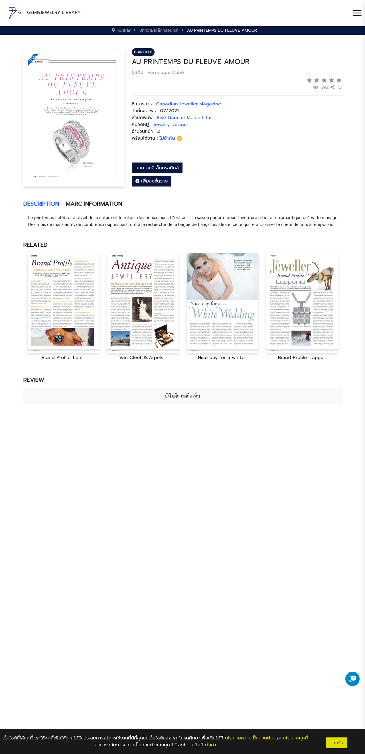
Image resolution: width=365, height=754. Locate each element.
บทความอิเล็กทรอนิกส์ (157, 168)
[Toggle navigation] (357, 13)
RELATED (35, 244)
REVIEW (33, 379)
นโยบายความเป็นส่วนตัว (249, 738)
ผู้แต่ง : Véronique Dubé (158, 72)
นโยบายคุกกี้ (295, 738)
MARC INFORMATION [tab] (94, 203)
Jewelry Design (170, 124)
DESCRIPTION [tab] (41, 203)
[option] (63, 306)
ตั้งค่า (210, 744)
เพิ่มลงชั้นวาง (153, 181)
